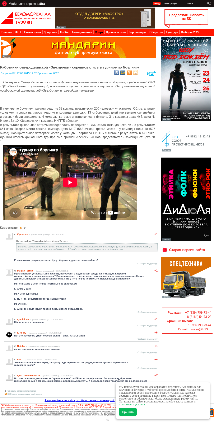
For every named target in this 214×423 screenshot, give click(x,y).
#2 (15, 360)
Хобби (64, 32)
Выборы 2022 (190, 32)
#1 (15, 376)
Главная (6, 32)
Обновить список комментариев (22, 391)
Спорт (99, 32)
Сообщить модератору (148, 264)
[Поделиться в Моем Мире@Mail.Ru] (122, 72)
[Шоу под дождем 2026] (186, 120)
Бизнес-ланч (32, 32)
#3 (15, 346)
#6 (15, 271)
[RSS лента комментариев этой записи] (21, 228)
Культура (172, 32)
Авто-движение (81, 32)
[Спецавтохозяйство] (186, 297)
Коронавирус (137, 32)
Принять (128, 412)
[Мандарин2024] (78, 56)
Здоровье (50, 32)
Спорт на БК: (9, 73)
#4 (15, 333)
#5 (15, 319)
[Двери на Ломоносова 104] (105, 27)
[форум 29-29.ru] (186, 151)
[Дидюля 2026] (186, 240)
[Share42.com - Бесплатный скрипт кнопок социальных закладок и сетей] (135, 72)
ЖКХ (18, 32)
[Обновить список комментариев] (25, 228)
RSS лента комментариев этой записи (25, 394)
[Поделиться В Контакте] (116, 72)
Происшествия (116, 32)
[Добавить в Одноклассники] (129, 72)
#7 (15, 234)
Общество (156, 32)
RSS (107, 420)
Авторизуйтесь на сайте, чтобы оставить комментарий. (80, 400)
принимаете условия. (132, 404)
